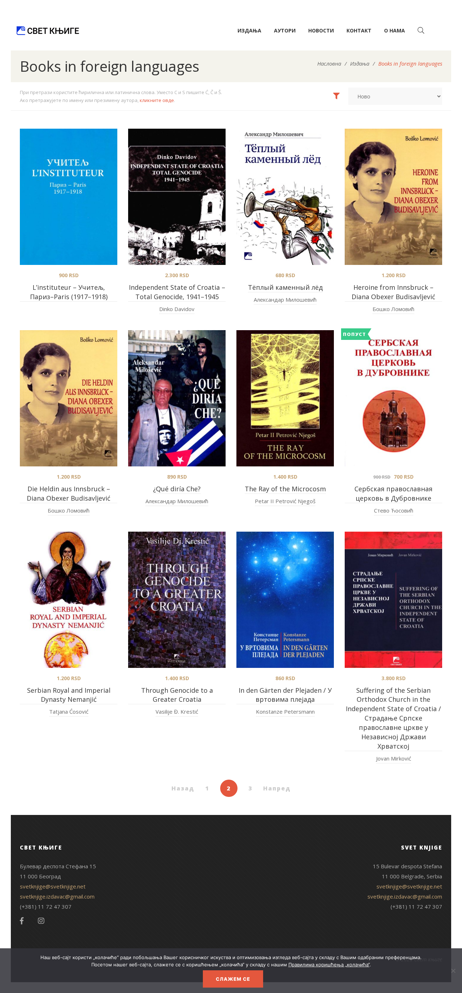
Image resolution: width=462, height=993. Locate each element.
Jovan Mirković (393, 758)
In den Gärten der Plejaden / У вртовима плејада (285, 695)
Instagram (41, 921)
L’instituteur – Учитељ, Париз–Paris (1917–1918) (69, 292)
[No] (453, 970)
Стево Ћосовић (393, 510)
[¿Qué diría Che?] (177, 398)
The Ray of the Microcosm (285, 488)
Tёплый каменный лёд (285, 287)
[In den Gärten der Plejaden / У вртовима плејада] (285, 600)
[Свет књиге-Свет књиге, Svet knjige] (47, 30)
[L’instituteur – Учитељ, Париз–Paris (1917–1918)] (68, 197)
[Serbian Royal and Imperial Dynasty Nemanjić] (68, 600)
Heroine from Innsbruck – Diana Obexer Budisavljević (393, 292)
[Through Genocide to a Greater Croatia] (177, 600)
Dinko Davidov (177, 308)
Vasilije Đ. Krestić (177, 711)
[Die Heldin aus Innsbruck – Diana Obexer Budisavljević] (68, 398)
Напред (277, 788)
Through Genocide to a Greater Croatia (177, 695)
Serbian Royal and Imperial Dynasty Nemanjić (68, 695)
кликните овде (157, 100)
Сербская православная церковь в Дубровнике (393, 493)
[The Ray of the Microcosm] (285, 398)
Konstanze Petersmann (285, 711)
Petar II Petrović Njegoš (285, 501)
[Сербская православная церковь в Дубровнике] (393, 398)
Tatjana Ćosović (68, 711)
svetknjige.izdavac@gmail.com (57, 896)
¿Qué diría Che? (177, 488)
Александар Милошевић (285, 299)
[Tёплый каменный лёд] (285, 197)
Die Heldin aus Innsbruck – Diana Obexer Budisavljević (68, 493)
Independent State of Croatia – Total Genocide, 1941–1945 (177, 292)
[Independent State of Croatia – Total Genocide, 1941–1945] (177, 197)
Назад (183, 788)
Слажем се (233, 979)
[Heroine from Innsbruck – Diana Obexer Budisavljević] (393, 197)
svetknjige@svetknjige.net (53, 886)
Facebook (21, 921)
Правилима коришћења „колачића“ (329, 964)
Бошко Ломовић (393, 308)
